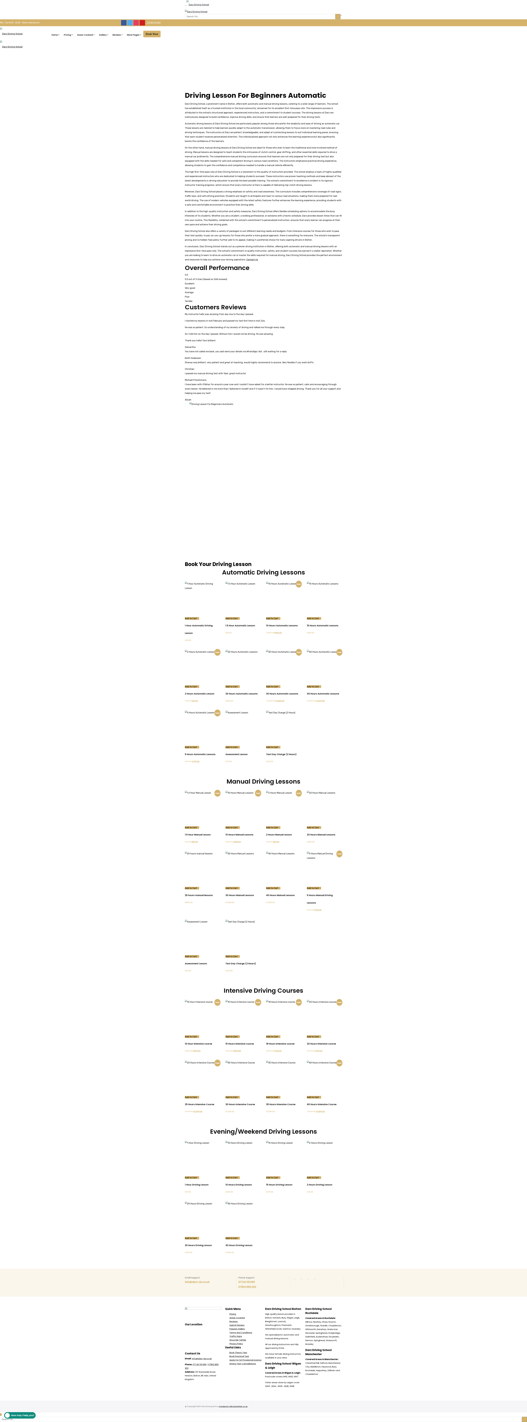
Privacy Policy (236, 1343)
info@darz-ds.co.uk (197, 1282)
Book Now (152, 34)
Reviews (117, 34)
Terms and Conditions (240, 1332)
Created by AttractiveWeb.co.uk (233, 1406)
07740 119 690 (154, 23)
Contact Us (252, 259)
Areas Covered (85, 34)
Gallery (103, 34)
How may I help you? (22, 1415)
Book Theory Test (238, 1352)
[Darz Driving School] (198, 5)
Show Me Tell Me (237, 1339)
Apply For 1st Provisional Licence (245, 1360)
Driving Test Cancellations (242, 1363)
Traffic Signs (235, 1336)
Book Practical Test (239, 1356)
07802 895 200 (247, 1286)
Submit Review (236, 1325)
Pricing (67, 34)
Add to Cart (191, 618)
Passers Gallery (237, 1328)
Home (55, 34)
